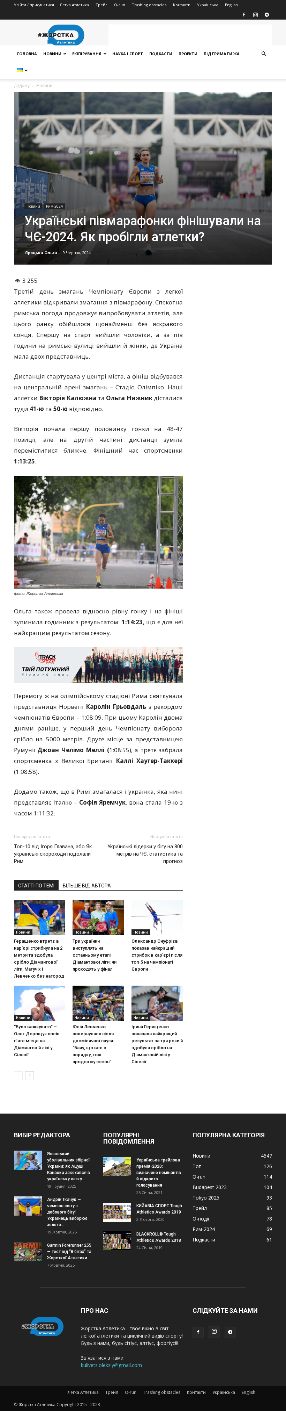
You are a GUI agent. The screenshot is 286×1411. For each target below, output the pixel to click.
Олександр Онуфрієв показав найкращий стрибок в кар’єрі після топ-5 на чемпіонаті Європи (156, 955)
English (231, 4)
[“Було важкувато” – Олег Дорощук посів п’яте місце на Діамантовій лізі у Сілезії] (39, 1003)
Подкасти (160, 53)
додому (22, 85)
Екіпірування (86, 53)
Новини (52, 53)
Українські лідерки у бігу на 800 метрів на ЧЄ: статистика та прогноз (145, 853)
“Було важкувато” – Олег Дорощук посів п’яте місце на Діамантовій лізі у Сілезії (37, 1040)
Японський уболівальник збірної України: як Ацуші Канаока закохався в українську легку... (68, 1166)
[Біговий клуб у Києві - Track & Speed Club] (98, 665)
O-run (119, 4)
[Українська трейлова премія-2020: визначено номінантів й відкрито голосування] (117, 1166)
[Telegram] (267, 15)
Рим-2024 (54, 206)
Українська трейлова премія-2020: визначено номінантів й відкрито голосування (158, 1173)
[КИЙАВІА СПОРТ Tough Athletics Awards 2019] (117, 1212)
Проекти (188, 53)
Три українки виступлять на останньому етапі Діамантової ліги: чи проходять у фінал (94, 955)
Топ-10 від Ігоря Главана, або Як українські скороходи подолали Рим (53, 853)
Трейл (101, 4)
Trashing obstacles (149, 4)
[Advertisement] (190, 34)
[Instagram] (255, 15)
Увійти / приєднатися (34, 4)
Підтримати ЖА (222, 53)
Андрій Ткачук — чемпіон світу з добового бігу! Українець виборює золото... (67, 1212)
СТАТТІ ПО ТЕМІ (36, 885)
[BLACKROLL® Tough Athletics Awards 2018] (117, 1240)
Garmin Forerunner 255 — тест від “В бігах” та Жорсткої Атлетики (69, 1251)
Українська (207, 4)
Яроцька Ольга (41, 252)
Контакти (181, 4)
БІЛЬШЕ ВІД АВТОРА (87, 885)
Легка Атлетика (74, 4)
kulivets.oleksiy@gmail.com (111, 1365)
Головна (27, 53)
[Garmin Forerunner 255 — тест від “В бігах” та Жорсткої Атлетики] (28, 1251)
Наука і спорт (127, 53)
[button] (263, 54)
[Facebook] (244, 15)
